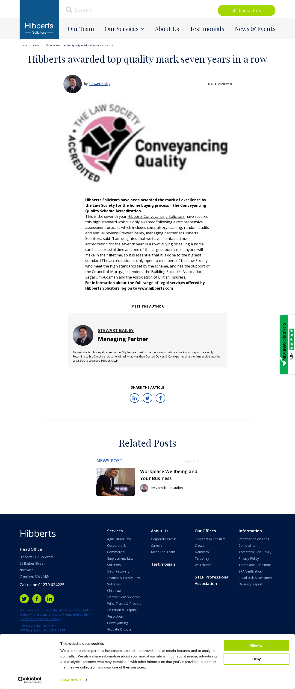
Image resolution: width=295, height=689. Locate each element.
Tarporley (202, 558)
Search (82, 9)
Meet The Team (163, 552)
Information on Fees (254, 539)
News (35, 45)
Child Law (114, 590)
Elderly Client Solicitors (124, 597)
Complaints (247, 545)
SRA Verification (250, 571)
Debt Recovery (118, 571)
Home (23, 45)
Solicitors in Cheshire (210, 539)
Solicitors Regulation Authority (40, 619)
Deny (256, 659)
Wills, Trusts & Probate (124, 603)
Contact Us (249, 10)
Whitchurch (203, 565)
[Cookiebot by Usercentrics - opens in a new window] (30, 680)
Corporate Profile (164, 539)
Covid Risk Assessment (256, 578)
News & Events (255, 29)
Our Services (122, 29)
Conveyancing (117, 623)
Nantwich (202, 552)
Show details (70, 680)
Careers (156, 545)
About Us (167, 29)
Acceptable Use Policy (255, 552)
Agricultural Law (119, 539)
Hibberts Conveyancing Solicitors (156, 216)
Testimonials (207, 29)
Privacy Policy (249, 558)
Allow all (256, 645)
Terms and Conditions (255, 565)
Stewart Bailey (99, 83)
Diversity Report (251, 584)
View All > (192, 461)
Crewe (199, 545)
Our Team (81, 29)
